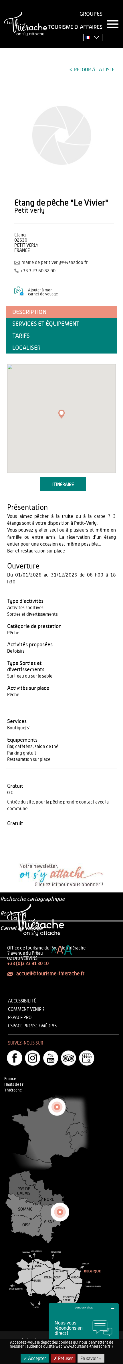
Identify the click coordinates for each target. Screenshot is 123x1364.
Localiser (26, 348)
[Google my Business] (86, 1058)
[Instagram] (32, 1058)
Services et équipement (46, 324)
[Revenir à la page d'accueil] (25, 24)
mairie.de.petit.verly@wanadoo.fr (54, 262)
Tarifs (21, 336)
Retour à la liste (93, 69)
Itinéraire (63, 484)
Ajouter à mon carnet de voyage (43, 292)
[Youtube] (50, 1058)
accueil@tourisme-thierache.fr (50, 973)
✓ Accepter (34, 1358)
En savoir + (91, 1358)
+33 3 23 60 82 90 (37, 271)
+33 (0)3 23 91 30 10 (28, 963)
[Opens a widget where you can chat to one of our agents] (84, 1331)
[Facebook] (14, 1058)
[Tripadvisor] (68, 1058)
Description (29, 312)
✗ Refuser (63, 1358)
